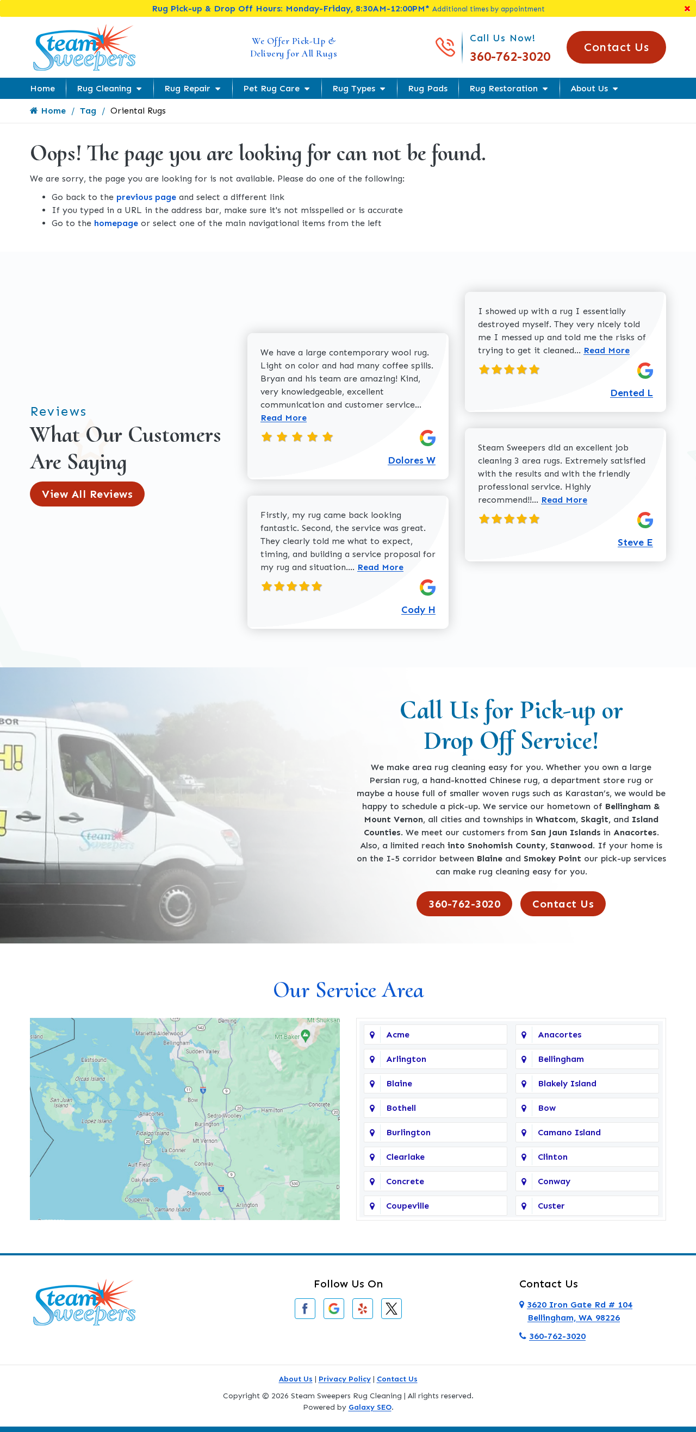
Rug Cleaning (104, 88)
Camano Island (569, 1132)
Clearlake (405, 1157)
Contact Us (616, 47)
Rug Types (353, 88)
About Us (589, 88)
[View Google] (334, 1308)
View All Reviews (87, 494)
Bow (547, 1108)
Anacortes (559, 1034)
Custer (551, 1205)
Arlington (406, 1059)
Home (42, 88)
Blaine (399, 1083)
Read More (283, 417)
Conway (554, 1181)
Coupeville (407, 1205)
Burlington (408, 1132)
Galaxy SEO (370, 1407)
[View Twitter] (391, 1308)
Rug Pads (428, 88)
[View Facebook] (305, 1308)
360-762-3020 (510, 56)
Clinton (553, 1157)
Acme (397, 1034)
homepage (116, 223)
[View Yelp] (362, 1308)
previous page (146, 197)
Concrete (405, 1181)
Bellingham (561, 1059)
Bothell (401, 1108)
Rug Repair (187, 88)
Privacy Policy (345, 1379)
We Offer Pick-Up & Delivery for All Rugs (294, 47)
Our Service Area (348, 990)
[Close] (687, 8)
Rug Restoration (503, 88)
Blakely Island (567, 1083)
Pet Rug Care (271, 88)
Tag (88, 110)
